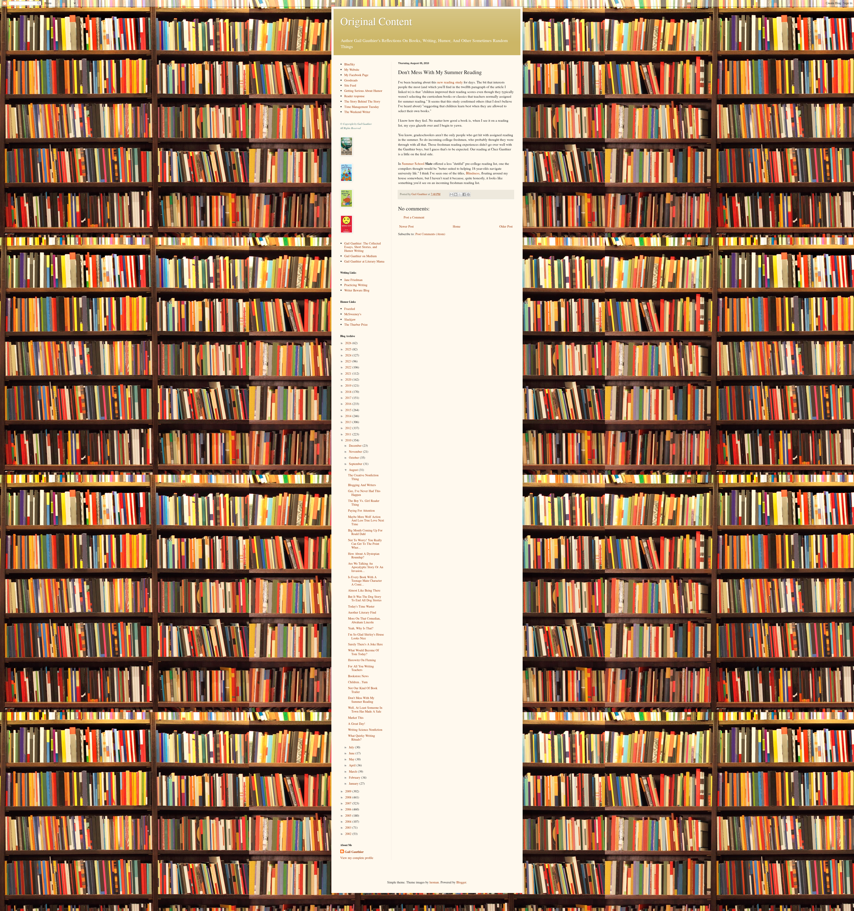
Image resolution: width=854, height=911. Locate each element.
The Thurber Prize (356, 324)
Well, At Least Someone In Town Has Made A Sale (365, 709)
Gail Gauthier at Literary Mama (364, 261)
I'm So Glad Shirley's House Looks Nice (366, 636)
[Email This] (451, 194)
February (355, 777)
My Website (351, 69)
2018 (348, 392)
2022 (348, 367)
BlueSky (349, 64)
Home (456, 226)
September (356, 464)
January (354, 783)
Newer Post (406, 226)
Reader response (354, 96)
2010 (348, 440)
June (352, 753)
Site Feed (350, 85)
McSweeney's (352, 314)
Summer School (413, 163)
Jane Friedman (353, 280)
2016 (348, 404)
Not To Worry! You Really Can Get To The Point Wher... (365, 544)
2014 (348, 416)
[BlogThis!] (455, 194)
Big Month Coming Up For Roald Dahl (365, 532)
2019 (348, 385)
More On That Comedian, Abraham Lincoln (364, 620)
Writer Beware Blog (356, 290)
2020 (348, 379)
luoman (434, 882)
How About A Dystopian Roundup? (363, 555)
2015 (348, 410)
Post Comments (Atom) (430, 234)
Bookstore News (358, 676)
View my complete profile (356, 858)
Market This (355, 717)
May (352, 759)
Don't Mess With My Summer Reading (361, 700)
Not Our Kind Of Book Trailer (362, 690)
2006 (348, 809)
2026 (348, 343)
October (354, 457)
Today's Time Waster (361, 606)
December (356, 445)
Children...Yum (358, 682)
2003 (348, 827)
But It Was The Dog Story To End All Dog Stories (364, 598)
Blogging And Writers (362, 485)
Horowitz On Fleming (362, 660)
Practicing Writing (355, 285)
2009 (348, 791)
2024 (348, 355)
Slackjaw (350, 319)
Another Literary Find (362, 612)
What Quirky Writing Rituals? (361, 737)
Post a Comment (414, 217)
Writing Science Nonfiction (365, 729)
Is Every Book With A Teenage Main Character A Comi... (365, 581)
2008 (348, 797)
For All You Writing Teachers (361, 668)
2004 (348, 821)
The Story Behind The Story (362, 101)
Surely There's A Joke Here (365, 644)
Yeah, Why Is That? (360, 628)
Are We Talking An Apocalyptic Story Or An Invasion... (365, 567)
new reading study (450, 82)
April (353, 765)
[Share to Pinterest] (468, 194)
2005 (348, 815)
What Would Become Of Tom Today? (363, 652)
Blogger (461, 882)
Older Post (506, 226)
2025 (348, 349)
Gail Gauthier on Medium (360, 256)
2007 (348, 803)
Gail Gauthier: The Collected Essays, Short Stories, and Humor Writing (362, 247)
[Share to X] (460, 194)
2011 (348, 434)
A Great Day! (356, 723)
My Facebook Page (356, 75)
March (353, 771)
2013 (348, 422)
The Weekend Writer (357, 112)
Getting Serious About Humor (363, 91)
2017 (348, 398)
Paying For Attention (361, 510)
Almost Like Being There (364, 590)
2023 (348, 361)
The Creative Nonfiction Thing (363, 477)
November (356, 451)
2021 (348, 373)
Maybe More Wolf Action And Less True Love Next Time (366, 520)
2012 (348, 428)
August (354, 470)
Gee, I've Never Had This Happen (364, 493)
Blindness (472, 173)
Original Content (376, 21)
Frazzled (349, 309)
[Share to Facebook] (464, 194)
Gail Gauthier (354, 852)
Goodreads (351, 80)
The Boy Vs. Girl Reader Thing (363, 503)
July (352, 747)
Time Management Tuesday (361, 107)
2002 (348, 834)
